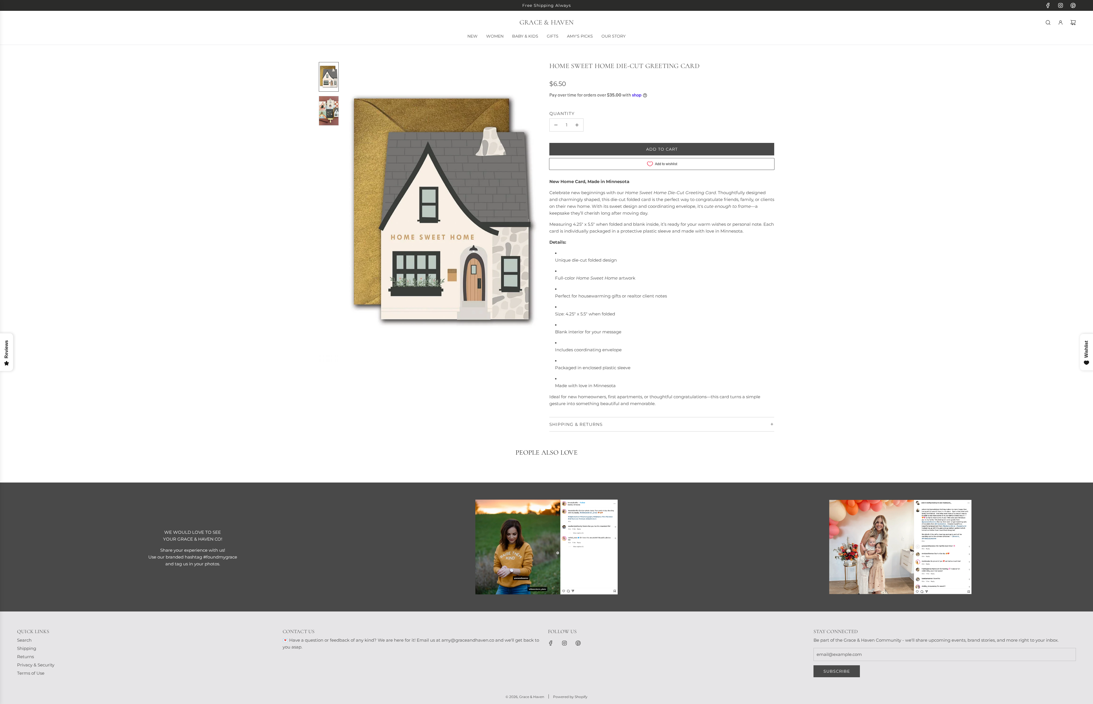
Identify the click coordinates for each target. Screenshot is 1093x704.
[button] (347, 212)
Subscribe (836, 671)
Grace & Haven (546, 22)
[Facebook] (1048, 5)
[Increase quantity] (577, 125)
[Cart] (1073, 22)
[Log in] (1060, 22)
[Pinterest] (1073, 5)
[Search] (1048, 22)
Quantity (562, 113)
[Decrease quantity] (556, 125)
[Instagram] (1060, 5)
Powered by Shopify (570, 697)
